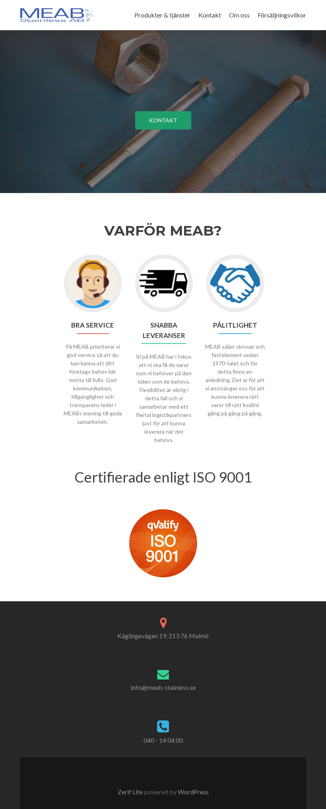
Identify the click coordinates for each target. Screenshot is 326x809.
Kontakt (209, 15)
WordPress (193, 791)
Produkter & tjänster (162, 15)
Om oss (239, 15)
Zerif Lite (131, 791)
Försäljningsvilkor (282, 15)
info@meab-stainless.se (163, 687)
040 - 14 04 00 (163, 740)
